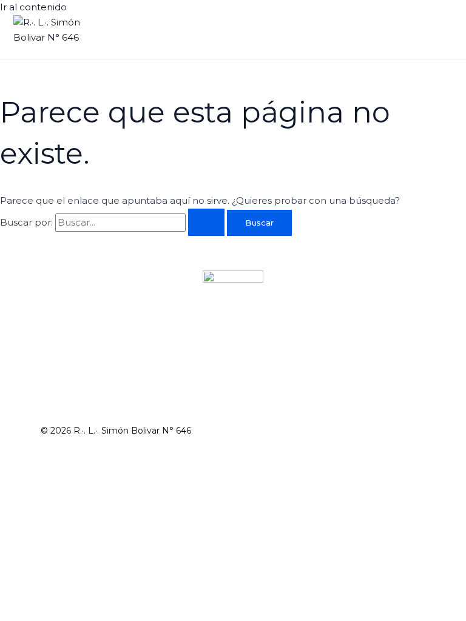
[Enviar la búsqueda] (206, 222)
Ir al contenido (33, 7)
